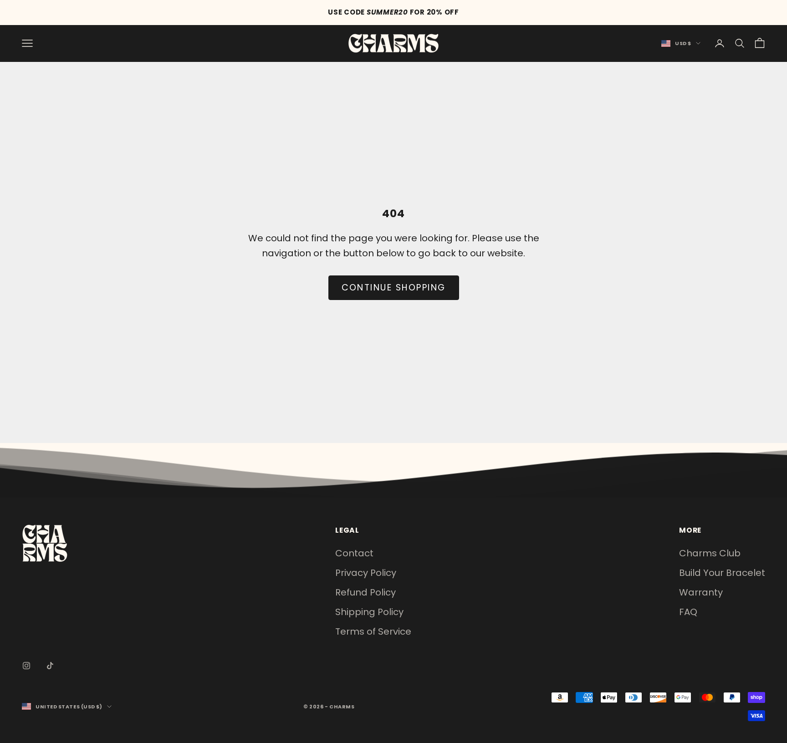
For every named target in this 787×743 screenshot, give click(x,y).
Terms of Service (373, 631)
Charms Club (710, 553)
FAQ (688, 612)
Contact (354, 553)
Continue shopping (394, 287)
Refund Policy (365, 592)
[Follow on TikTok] (50, 665)
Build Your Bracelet (722, 572)
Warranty (701, 592)
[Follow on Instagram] (26, 665)
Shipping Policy (369, 612)
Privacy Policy (365, 572)
